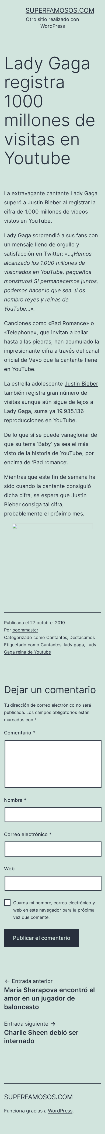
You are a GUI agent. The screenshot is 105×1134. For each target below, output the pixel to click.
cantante (72, 360)
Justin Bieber (81, 383)
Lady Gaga (84, 193)
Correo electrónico (27, 834)
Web (9, 868)
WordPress (60, 1111)
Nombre (15, 800)
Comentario (19, 733)
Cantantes (56, 637)
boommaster (25, 630)
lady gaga (74, 644)
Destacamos (82, 637)
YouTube (71, 453)
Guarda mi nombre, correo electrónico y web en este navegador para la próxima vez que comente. (54, 910)
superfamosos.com (60, 10)
